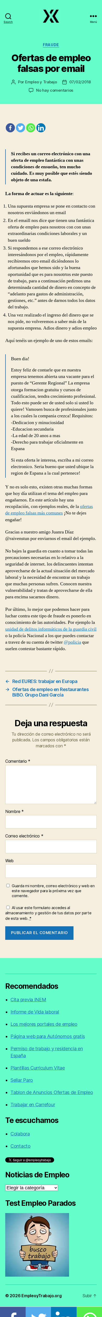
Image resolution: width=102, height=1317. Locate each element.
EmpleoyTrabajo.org (41, 1295)
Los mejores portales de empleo (43, 1024)
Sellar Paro (21, 1080)
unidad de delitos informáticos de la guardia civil (51, 629)
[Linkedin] (41, 127)
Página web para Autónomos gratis (47, 1036)
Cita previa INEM (28, 999)
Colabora (20, 1133)
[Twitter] (20, 127)
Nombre (14, 811)
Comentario (17, 761)
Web (9, 861)
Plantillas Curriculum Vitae (37, 1068)
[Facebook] (10, 127)
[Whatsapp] (30, 127)
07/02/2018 (80, 81)
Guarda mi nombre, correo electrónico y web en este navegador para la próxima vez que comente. (53, 891)
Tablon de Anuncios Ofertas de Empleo (51, 1092)
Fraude (51, 44)
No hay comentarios (54, 90)
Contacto (20, 1146)
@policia (72, 642)
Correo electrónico (24, 836)
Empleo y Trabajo (41, 81)
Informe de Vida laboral (34, 1012)
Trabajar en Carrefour (32, 1104)
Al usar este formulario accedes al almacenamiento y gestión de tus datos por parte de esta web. (48, 913)
